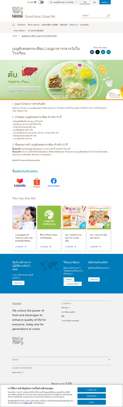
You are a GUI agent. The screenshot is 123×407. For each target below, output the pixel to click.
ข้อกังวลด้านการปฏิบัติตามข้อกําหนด (21, 265)
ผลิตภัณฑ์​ (94, 279)
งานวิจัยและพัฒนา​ (73, 284)
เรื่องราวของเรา (34, 25)
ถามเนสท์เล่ (84, 25)
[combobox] (93, 15)
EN (94, 2)
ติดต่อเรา (105, 2)
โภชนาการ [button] (73, 25)
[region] (61, 395)
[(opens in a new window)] (20, 183)
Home (13, 25)
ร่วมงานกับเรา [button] (19, 30)
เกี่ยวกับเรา (66, 308)
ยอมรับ (91, 402)
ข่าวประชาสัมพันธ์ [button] (35, 30)
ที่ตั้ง (63, 316)
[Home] (34, 12)
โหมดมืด (30, 2)
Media (61, 359)
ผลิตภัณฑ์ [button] (63, 25)
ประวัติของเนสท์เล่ (68, 312)
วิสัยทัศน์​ (69, 279)
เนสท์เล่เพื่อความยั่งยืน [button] (49, 25)
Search (108, 15)
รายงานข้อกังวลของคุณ (70, 320)
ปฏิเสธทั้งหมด (91, 396)
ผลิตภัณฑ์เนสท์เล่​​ (98, 262)
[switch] (41, 2)
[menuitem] (85, 2)
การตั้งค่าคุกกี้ (91, 390)
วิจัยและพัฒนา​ (71, 262)
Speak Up (18, 283)
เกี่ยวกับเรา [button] (21, 25)
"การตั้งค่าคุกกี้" (27, 403)
